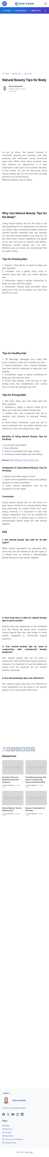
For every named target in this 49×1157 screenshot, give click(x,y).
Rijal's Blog (29, 1152)
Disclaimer (8, 1136)
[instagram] (17, 1114)
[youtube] (12, 1114)
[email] (33, 749)
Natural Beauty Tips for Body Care (24, 460)
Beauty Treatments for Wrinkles (35, 809)
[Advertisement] (24, 43)
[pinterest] (28, 749)
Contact (7, 1132)
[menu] (4, 3)
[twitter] (13, 749)
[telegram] (23, 749)
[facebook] (8, 749)
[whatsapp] (18, 749)
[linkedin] (22, 1114)
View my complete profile (15, 1108)
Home (6, 1126)
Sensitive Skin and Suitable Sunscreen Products (10, 779)
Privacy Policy (10, 1143)
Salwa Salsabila (19, 1100)
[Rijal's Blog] (24, 4)
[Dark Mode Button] (45, 3)
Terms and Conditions (13, 1139)
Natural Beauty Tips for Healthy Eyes (12, 809)
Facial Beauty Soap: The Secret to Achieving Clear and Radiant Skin (35, 779)
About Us (8, 1129)
